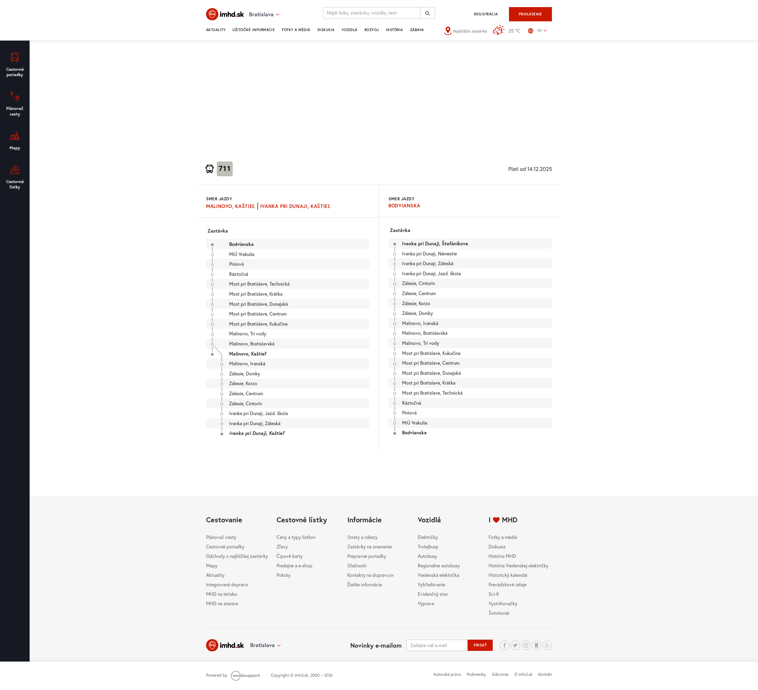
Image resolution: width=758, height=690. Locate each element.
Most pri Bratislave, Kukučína (258, 324)
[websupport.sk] (246, 675)
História (394, 30)
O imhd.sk (523, 674)
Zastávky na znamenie (369, 546)
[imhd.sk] (225, 14)
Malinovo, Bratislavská (251, 343)
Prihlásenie (530, 14)
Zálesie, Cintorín (245, 403)
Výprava (426, 603)
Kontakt (545, 674)
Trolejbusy (428, 546)
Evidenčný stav (433, 594)
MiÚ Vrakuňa (241, 254)
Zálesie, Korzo (243, 383)
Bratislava (262, 645)
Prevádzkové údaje (507, 584)
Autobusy (427, 556)
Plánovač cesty (221, 537)
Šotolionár (499, 613)
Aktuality (215, 30)
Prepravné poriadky (366, 556)
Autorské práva (447, 674)
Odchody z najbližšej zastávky (237, 556)
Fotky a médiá (296, 30)
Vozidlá (349, 30)
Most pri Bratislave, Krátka (255, 294)
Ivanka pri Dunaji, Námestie (429, 253)
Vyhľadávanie (431, 584)
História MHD (502, 556)
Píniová (236, 264)
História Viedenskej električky (518, 565)
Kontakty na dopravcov (370, 575)
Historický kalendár (508, 575)
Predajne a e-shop (294, 565)
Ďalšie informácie (364, 584)
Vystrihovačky (503, 603)
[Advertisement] (379, 99)
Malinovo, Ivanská (247, 363)
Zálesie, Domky (244, 373)
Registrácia (486, 14)
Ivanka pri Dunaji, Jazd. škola (258, 413)
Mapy (211, 565)
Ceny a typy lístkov (296, 537)
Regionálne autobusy (439, 565)
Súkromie (500, 674)
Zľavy (282, 546)
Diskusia (326, 30)
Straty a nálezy (362, 537)
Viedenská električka (438, 575)
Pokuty (283, 575)
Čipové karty (290, 556)
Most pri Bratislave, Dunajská (258, 304)
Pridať (480, 645)
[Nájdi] (427, 13)
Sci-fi (494, 594)
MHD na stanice (222, 603)
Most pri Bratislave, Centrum (258, 313)
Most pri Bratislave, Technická (259, 284)
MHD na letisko (221, 594)
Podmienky (476, 674)
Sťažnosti (357, 565)
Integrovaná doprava (227, 584)
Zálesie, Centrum (246, 393)
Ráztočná (238, 274)
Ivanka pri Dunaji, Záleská (254, 423)
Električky (428, 537)
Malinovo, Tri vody (247, 333)
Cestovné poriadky (225, 546)
